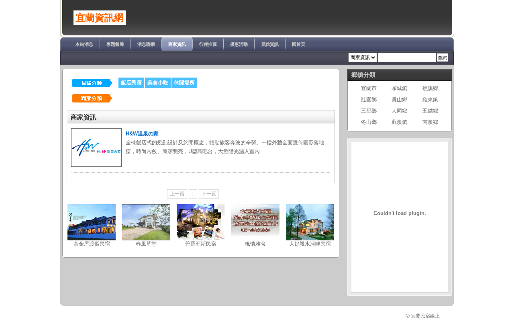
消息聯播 (146, 44)
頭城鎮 (399, 88)
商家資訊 (177, 44)
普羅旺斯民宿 (200, 244)
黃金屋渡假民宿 (91, 244)
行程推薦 (208, 44)
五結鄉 (430, 111)
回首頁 (298, 44)
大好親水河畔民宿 (310, 244)
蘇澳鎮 (399, 122)
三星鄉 (369, 111)
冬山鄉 (369, 122)
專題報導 (115, 44)
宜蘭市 (369, 88)
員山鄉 (399, 99)
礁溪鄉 (430, 88)
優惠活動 (239, 44)
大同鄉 (399, 111)
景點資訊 (270, 44)
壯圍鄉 (369, 99)
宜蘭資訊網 (99, 17)
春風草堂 (146, 244)
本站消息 (84, 44)
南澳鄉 (430, 122)
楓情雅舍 (255, 244)
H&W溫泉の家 (142, 134)
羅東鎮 (430, 99)
